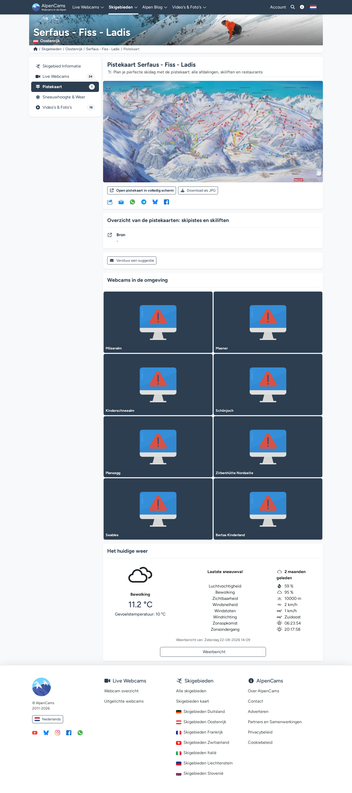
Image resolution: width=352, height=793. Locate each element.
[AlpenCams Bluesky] (46, 732)
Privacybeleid (260, 732)
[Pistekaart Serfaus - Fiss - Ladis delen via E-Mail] (121, 202)
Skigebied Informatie (62, 66)
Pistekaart (68, 86)
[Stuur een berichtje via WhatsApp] (80, 732)
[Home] (35, 49)
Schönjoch (224, 410)
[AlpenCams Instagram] (57, 732)
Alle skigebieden (191, 690)
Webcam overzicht (121, 690)
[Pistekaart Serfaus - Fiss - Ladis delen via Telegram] (143, 202)
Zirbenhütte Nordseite (234, 473)
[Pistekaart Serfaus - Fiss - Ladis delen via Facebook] (166, 202)
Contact (255, 701)
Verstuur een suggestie (135, 260)
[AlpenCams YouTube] (34, 732)
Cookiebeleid (260, 742)
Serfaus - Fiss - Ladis (103, 49)
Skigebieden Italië (199, 752)
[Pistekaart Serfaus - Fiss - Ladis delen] (109, 202)
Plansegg (113, 473)
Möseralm (114, 348)
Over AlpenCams (263, 690)
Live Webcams (68, 76)
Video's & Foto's (68, 107)
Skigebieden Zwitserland (206, 742)
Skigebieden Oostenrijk (204, 721)
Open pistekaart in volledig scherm (145, 190)
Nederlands (51, 719)
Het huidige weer (127, 551)
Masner (222, 348)
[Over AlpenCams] (302, 7)
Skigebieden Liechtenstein (208, 763)
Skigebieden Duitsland (204, 711)
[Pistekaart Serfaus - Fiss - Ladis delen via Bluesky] (155, 202)
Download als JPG (201, 190)
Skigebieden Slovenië (203, 773)
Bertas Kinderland (230, 535)
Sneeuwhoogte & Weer (64, 97)
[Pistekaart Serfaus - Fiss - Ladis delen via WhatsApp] (132, 202)
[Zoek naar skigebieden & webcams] (292, 7)
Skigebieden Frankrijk (203, 732)
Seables (112, 535)
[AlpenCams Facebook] (68, 732)
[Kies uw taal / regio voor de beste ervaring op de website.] (313, 7)
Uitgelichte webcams (124, 701)
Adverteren (258, 711)
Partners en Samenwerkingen (275, 721)
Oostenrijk (73, 49)
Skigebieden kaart (192, 701)
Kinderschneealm (120, 410)
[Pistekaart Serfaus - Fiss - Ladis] (213, 132)
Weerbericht (214, 651)
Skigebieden (51, 49)
